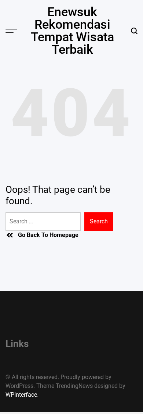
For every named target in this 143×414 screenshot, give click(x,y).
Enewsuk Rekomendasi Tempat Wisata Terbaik (72, 31)
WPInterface (21, 394)
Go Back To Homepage (48, 234)
